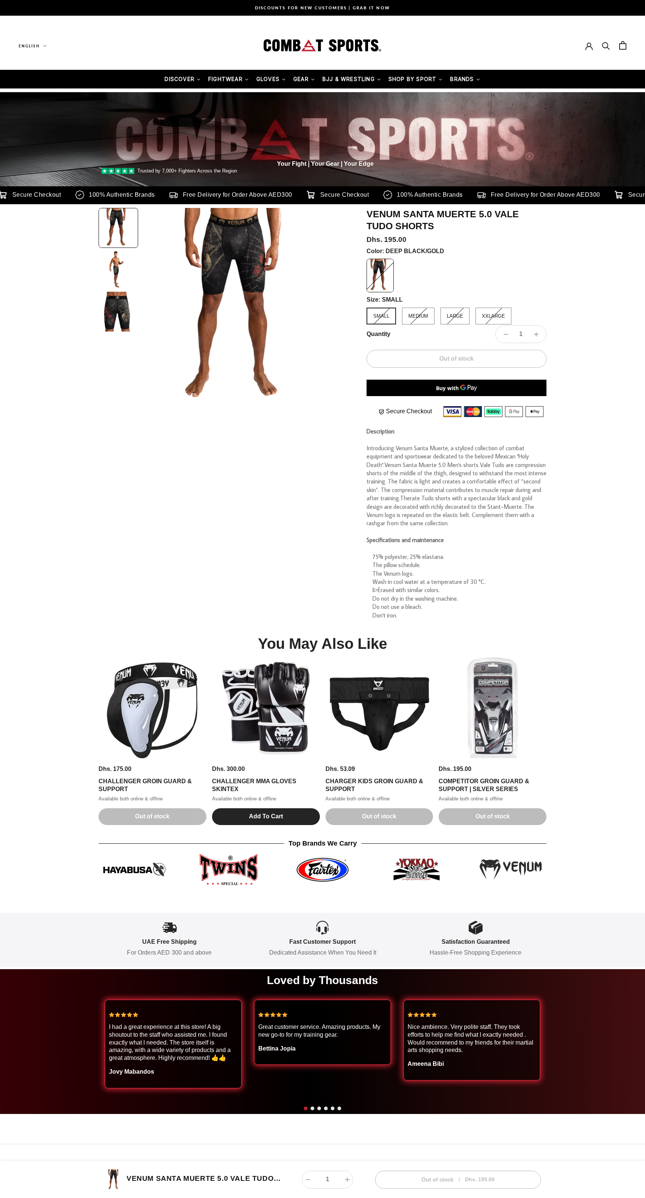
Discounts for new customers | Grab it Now (322, 7)
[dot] (306, 1108)
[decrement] (506, 334)
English (29, 46)
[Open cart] (622, 45)
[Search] (606, 45)
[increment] (536, 334)
